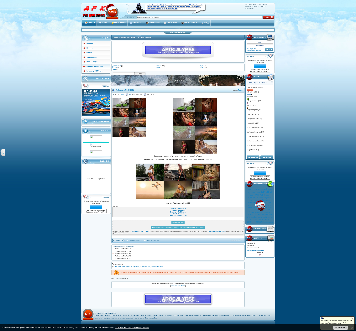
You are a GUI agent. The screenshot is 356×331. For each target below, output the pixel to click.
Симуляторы (267, 203)
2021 (262, 222)
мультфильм (259, 189)
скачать (253, 197)
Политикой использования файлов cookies (132, 328)
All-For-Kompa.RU (108, 313)
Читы (114, 69)
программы (256, 205)
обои (250, 207)
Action (252, 200)
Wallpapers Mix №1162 (123, 256)
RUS (270, 207)
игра (269, 212)
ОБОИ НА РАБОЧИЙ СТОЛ (124, 266)
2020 (258, 222)
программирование (254, 202)
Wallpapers (265, 205)
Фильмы (266, 200)
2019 (253, 222)
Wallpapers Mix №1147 (123, 251)
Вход (183, 286)
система (258, 200)
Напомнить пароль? (254, 50)
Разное (148, 37)
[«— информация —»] (260, 255)
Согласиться (341, 327)
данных (251, 210)
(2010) (261, 207)
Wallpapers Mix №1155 (123, 258)
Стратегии (252, 215)
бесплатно (262, 198)
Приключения (254, 212)
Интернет (267, 195)
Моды (158, 67)
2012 (250, 205)
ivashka (122, 94)
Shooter (257, 210)
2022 (267, 222)
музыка (251, 192)
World (266, 207)
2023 (271, 222)
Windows (259, 195)
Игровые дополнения (127, 37)
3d (271, 205)
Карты (202, 66)
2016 (265, 220)
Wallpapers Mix (265, 210)
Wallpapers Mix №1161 (123, 253)
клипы (258, 192)
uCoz (155, 318)
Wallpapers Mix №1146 (123, 249)
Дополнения (116, 66)
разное (270, 217)
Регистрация (251, 49)
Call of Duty (140, 37)
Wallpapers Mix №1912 (125, 90)
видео (250, 189)
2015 (261, 219)
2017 (269, 219)
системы (259, 217)
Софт (252, 195)
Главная (115, 37)
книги (266, 191)
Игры (201, 67)
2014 (251, 219)
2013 (265, 217)
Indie (254, 217)
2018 (249, 222)
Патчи (114, 67)
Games (255, 220)
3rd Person (264, 212)
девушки (256, 207)
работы (268, 198)
